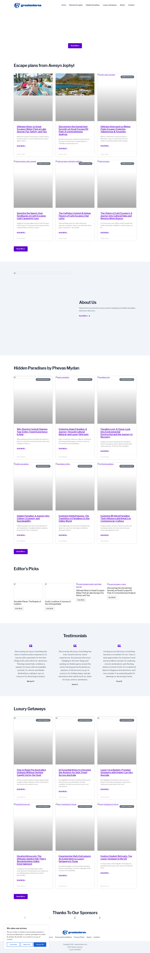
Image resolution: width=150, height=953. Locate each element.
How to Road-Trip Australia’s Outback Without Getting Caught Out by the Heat (31, 772)
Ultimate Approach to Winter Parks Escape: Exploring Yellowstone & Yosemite (116, 129)
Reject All (26, 944)
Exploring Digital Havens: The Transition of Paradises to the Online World (74, 518)
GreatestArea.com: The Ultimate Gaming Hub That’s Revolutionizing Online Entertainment (31, 860)
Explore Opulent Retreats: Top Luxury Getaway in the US (116, 857)
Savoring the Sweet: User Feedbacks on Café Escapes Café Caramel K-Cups (31, 216)
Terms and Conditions (63, 937)
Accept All (40, 944)
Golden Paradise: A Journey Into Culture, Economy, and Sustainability (33, 518)
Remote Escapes (76, 5)
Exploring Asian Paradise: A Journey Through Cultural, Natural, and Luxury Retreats (74, 431)
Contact (131, 5)
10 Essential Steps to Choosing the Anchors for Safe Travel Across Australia (75, 772)
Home (64, 5)
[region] (26, 937)
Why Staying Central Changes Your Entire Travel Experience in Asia (32, 431)
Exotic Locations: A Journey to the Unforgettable (27, 602)
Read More (18, 608)
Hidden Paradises (93, 5)
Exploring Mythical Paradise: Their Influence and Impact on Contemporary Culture (116, 518)
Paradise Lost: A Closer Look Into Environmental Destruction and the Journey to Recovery (117, 433)
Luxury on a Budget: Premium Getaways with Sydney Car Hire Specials (117, 772)
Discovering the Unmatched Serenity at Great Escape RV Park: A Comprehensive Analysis (73, 130)
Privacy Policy (79, 937)
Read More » (21, 146)
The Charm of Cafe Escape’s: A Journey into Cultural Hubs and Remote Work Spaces (116, 216)
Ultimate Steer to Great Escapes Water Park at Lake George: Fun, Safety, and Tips (32, 129)
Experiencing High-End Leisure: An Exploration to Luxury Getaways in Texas (75, 858)
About (122, 5)
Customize (13, 944)
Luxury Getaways (110, 5)
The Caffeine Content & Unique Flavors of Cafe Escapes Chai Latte (75, 216)
